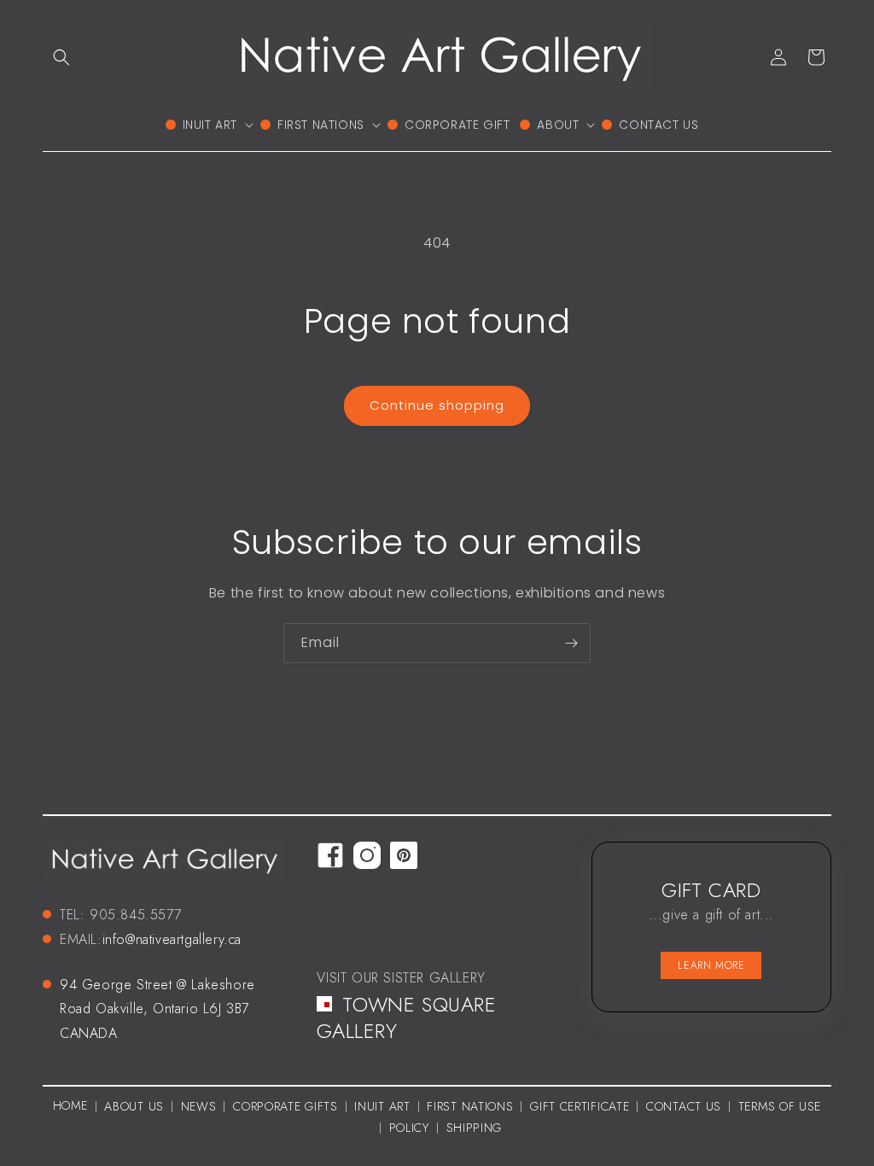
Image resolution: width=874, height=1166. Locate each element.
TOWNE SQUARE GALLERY (406, 1017)
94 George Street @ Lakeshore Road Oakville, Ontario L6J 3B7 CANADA (157, 1009)
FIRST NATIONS (470, 1106)
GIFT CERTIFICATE (579, 1106)
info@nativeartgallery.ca (172, 939)
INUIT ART (382, 1106)
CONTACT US (683, 1106)
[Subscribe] (571, 643)
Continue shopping (437, 405)
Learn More (711, 965)
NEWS (199, 1106)
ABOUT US (134, 1106)
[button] (61, 57)
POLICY (409, 1127)
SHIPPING (474, 1127)
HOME (70, 1105)
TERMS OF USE (779, 1106)
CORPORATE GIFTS (285, 1106)
